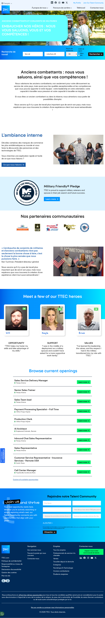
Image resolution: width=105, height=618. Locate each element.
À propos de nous (39, 8)
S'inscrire (48, 532)
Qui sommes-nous (34, 550)
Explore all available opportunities (25, 480)
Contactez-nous (96, 8)
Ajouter (47, 523)
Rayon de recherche (69, 50)
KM (81, 55)
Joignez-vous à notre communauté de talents (91, 552)
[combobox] (54, 54)
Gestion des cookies (9, 572)
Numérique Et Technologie (63, 568)
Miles (82, 53)
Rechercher (94, 54)
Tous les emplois (59, 550)
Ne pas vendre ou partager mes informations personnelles (52, 607)
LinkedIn (52, 2)
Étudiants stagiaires (60, 574)
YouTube (63, 2)
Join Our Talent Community (93, 3)
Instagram (59, 2)
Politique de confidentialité (11, 561)
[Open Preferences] (2, 614)
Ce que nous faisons (12, 164)
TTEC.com (5, 558)
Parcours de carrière (61, 8)
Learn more (51, 199)
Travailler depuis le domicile (63, 562)
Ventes (55, 559)
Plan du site (6, 576)
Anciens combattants (61, 571)
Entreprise (57, 565)
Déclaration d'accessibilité (11, 569)
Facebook (56, 2)
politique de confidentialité (79, 527)
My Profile (77, 3)
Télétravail (81, 8)
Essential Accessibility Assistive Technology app (6, 580)
